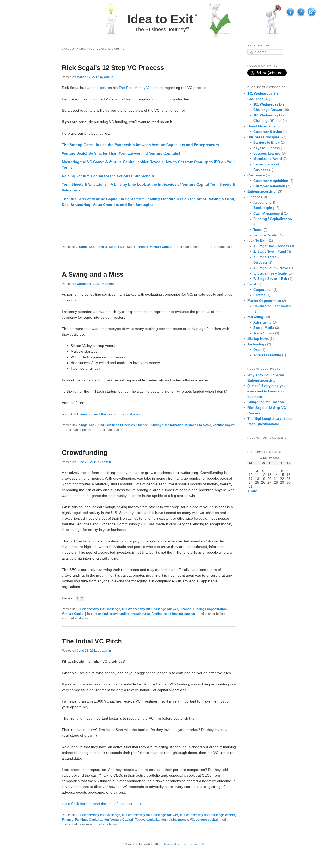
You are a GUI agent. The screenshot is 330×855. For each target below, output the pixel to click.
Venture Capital (161, 247)
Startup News (258, 339)
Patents (259, 295)
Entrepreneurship (261, 191)
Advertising (262, 322)
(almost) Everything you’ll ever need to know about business (268, 391)
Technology (257, 344)
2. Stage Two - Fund (90, 247)
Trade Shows (263, 333)
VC (192, 819)
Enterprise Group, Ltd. (174, 844)
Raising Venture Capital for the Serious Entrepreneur (108, 176)
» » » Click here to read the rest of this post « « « (102, 414)
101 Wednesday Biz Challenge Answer (150, 609)
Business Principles (120, 425)
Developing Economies (272, 306)
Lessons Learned (267, 153)
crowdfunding (119, 614)
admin (108, 77)
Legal (252, 284)
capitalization (156, 819)
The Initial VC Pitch (92, 641)
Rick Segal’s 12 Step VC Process (113, 67)
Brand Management (263, 126)
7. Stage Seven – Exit (270, 279)
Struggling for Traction (266, 402)
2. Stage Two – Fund (269, 251)
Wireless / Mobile (267, 355)
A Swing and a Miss (92, 274)
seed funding (173, 614)
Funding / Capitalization (166, 425)
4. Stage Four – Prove (270, 268)
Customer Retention (269, 186)
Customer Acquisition (270, 181)
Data (256, 350)
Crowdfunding (85, 452)
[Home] (168, 19)
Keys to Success (266, 148)
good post (98, 88)
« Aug (253, 491)
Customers (256, 175)
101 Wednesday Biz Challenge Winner (207, 815)
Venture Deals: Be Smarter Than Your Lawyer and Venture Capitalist (121, 153)
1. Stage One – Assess (271, 246)
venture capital (207, 819)
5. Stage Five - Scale (120, 247)
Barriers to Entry (266, 142)
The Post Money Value (137, 88)
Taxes (257, 230)
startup (189, 614)
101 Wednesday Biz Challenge (98, 609)
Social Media (263, 328)
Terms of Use (197, 844)
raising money (177, 819)
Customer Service (267, 132)
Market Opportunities (264, 301)
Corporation (263, 290)
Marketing (255, 317)
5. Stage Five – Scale (270, 273)
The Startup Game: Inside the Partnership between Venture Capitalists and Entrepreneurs (140, 145)
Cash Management (268, 213)
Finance (142, 247)
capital (103, 614)
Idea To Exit (257, 241)
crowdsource (140, 614)
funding (157, 614)
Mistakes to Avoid (198, 425)
